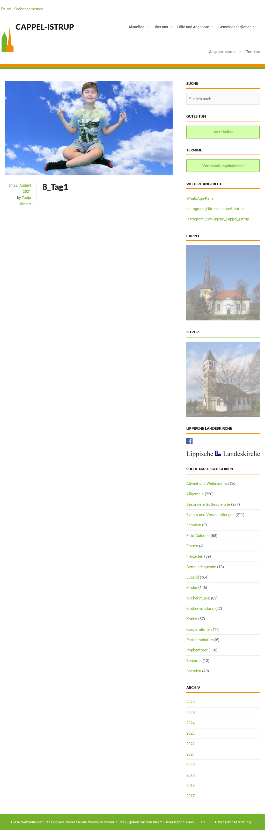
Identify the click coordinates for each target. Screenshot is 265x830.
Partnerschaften (200, 639)
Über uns (160, 27)
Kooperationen (199, 629)
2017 (190, 796)
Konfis (191, 619)
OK (203, 822)
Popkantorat (197, 650)
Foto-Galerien (198, 535)
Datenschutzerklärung (233, 822)
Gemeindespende (201, 567)
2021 (190, 754)
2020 (190, 764)
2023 (190, 733)
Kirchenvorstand (200, 608)
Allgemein (195, 494)
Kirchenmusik (198, 598)
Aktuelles (136, 27)
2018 (190, 785)
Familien (193, 525)
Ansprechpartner (223, 52)
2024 (190, 723)
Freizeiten (194, 556)
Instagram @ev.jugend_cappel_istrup (217, 219)
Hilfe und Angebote (193, 27)
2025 (190, 712)
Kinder (191, 587)
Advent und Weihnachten (207, 483)
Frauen (192, 546)
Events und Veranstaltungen (210, 514)
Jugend (192, 577)
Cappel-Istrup (45, 26)
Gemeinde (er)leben (235, 27)
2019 (190, 775)
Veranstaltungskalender (223, 166)
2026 (190, 702)
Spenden (193, 671)
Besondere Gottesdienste (208, 504)
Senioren (194, 660)
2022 (190, 744)
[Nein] (258, 822)
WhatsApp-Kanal (200, 198)
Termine (253, 52)
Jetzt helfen (223, 132)
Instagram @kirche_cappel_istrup (215, 208)
